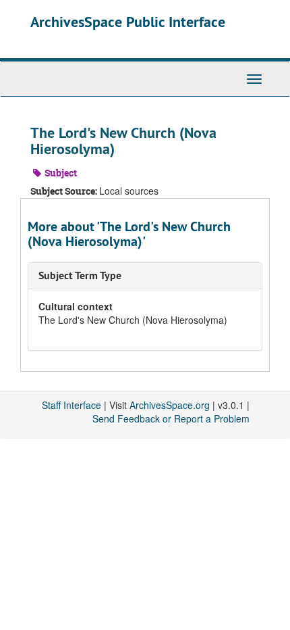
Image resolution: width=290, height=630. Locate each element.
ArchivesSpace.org (169, 405)
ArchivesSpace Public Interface (127, 21)
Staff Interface (71, 405)
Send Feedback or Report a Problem (171, 418)
